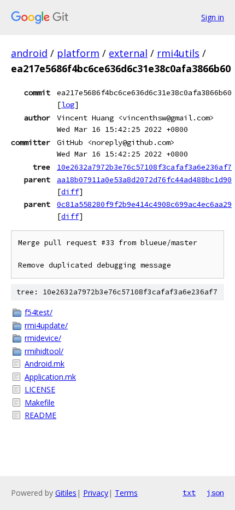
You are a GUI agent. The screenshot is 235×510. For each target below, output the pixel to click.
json (215, 492)
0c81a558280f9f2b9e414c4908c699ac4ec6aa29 (144, 204)
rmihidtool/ (44, 351)
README (40, 415)
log (67, 104)
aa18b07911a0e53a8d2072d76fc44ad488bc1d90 (144, 179)
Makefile (40, 402)
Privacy (95, 493)
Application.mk (50, 377)
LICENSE (40, 389)
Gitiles (66, 493)
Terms (126, 493)
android (29, 53)
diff (70, 191)
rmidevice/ (43, 338)
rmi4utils (178, 53)
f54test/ (38, 312)
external (128, 53)
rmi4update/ (46, 325)
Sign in (212, 17)
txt (189, 492)
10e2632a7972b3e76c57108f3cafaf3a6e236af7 (144, 167)
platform (78, 53)
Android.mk (44, 363)
